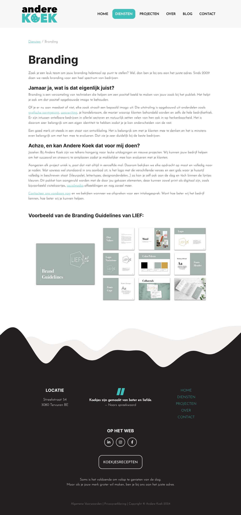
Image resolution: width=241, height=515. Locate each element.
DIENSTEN (186, 397)
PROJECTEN (186, 404)
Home (102, 14)
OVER (186, 410)
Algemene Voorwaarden (86, 503)
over (171, 14)
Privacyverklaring (115, 503)
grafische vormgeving (43, 112)
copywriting (69, 112)
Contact (207, 14)
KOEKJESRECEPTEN (120, 462)
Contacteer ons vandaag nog (49, 193)
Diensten (123, 14)
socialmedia (75, 185)
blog (187, 14)
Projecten (149, 14)
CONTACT (186, 417)
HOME (186, 390)
